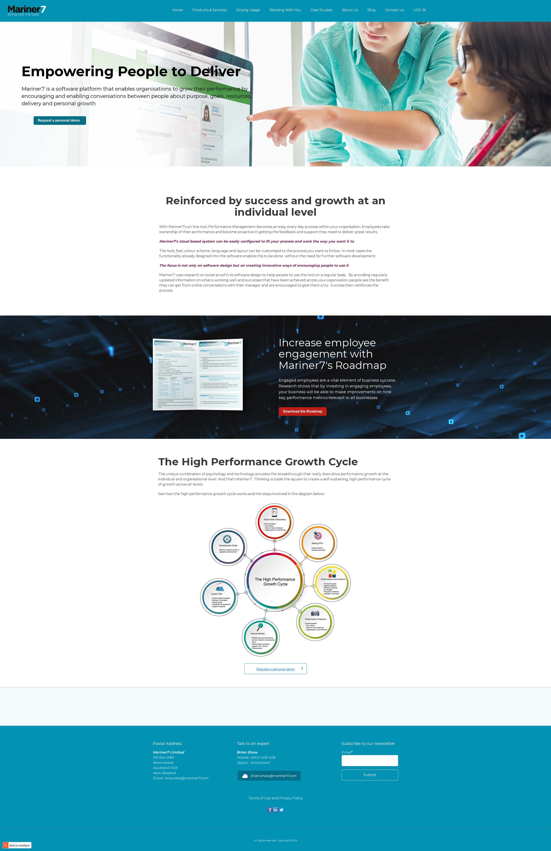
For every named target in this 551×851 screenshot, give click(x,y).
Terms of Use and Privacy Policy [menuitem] (275, 798)
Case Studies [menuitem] (321, 10)
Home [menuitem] (177, 10)
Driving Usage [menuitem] (248, 10)
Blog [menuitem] (371, 10)
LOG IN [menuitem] (419, 10)
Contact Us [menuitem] (394, 10)
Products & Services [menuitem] (209, 10)
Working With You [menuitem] (285, 10)
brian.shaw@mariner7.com (273, 776)
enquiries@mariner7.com (186, 778)
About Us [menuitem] (350, 10)
